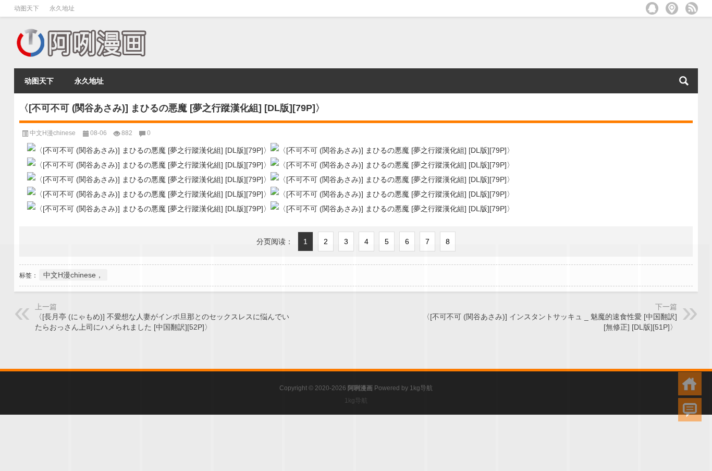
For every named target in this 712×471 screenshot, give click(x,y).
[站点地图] (672, 8)
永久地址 (62, 8)
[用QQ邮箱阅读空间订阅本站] (652, 8)
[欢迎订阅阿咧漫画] (691, 8)
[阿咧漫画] (81, 30)
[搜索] (684, 80)
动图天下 (26, 8)
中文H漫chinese (53, 133)
